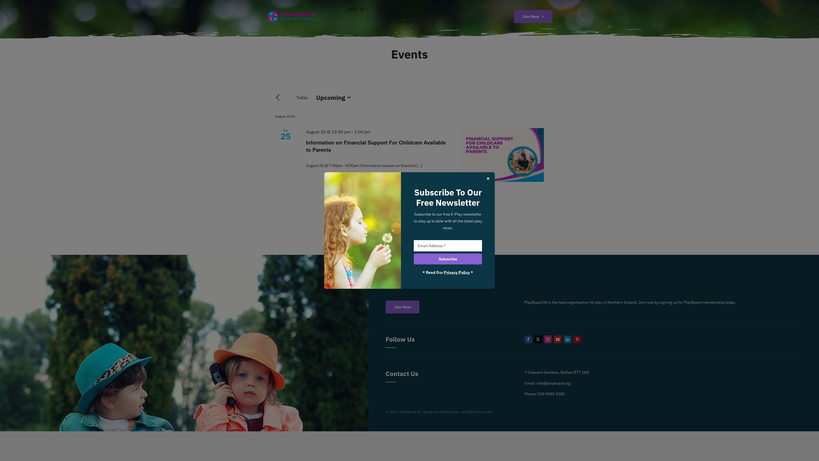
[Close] (488, 178)
